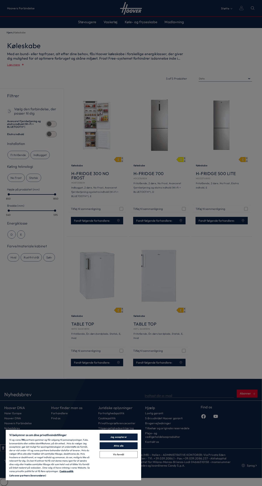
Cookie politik (66, 471)
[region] (73, 454)
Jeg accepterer (118, 436)
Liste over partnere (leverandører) (27, 475)
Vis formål (118, 454)
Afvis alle (119, 445)
